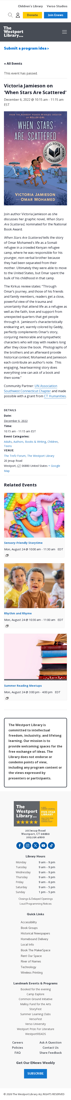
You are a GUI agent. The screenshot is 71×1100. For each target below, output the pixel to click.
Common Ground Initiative (35, 999)
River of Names (31, 961)
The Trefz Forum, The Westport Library (29, 456)
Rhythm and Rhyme (18, 613)
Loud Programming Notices (35, 904)
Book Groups (29, 928)
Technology (28, 967)
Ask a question (50, 1042)
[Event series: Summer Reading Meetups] (7, 698)
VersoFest (35, 1019)
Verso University (35, 1024)
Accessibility (29, 922)
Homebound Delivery (34, 939)
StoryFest (35, 1009)
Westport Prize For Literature (35, 1029)
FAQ (18, 1053)
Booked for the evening (36, 989)
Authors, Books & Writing (29, 441)
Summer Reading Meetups (23, 685)
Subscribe (35, 1073)
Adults (8, 441)
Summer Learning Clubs (35, 1014)
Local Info (27, 944)
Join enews (55, 15)
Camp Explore (35, 994)
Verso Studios (57, 6)
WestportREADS (35, 1034)
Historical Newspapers (35, 933)
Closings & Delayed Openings (36, 899)
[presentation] (34, 515)
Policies (17, 1047)
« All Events (13, 63)
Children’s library (30, 6)
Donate (32, 15)
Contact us (51, 1047)
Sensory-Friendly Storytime (23, 543)
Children (53, 441)
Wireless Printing (32, 972)
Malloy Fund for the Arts (35, 1004)
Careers (17, 1042)
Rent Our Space (31, 956)
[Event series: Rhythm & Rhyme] (7, 626)
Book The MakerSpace (35, 950)
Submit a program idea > (26, 48)
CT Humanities (55, 396)
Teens (8, 446)
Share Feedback (50, 1053)
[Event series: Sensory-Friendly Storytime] (7, 555)
